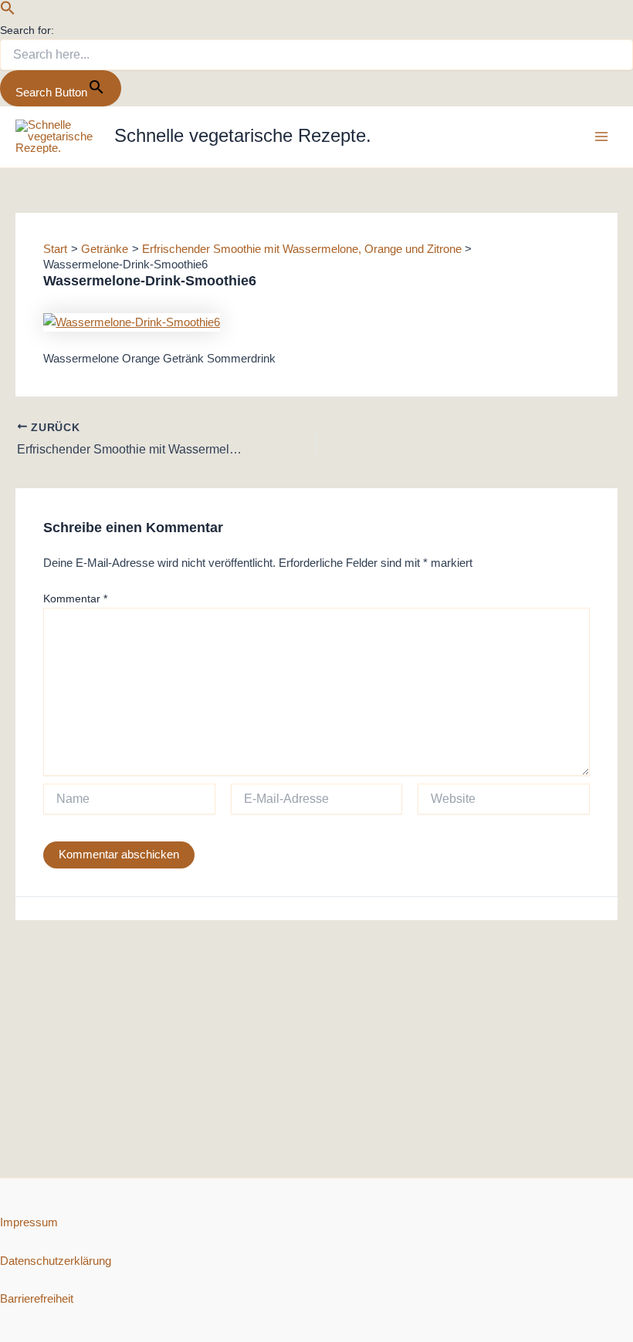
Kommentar (75, 598)
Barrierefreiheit (36, 1299)
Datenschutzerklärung (55, 1261)
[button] (7, 11)
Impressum (29, 1222)
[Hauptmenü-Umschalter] (601, 136)
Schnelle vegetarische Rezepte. (242, 136)
